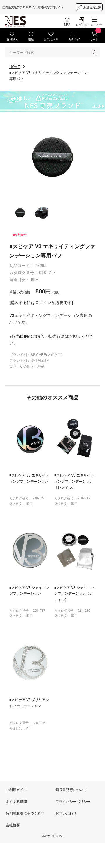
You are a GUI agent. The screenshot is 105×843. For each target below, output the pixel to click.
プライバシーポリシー (72, 801)
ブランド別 (18, 354)
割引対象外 (39, 360)
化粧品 (39, 366)
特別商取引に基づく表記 (25, 812)
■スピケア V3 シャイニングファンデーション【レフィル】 (74, 593)
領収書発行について (71, 789)
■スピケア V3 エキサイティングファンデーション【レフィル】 (74, 480)
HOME (14, 66)
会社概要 (13, 824)
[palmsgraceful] (52, 101)
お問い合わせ (65, 812)
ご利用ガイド (16, 789)
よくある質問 (16, 801)
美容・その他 (20, 366)
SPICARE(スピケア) (46, 354)
